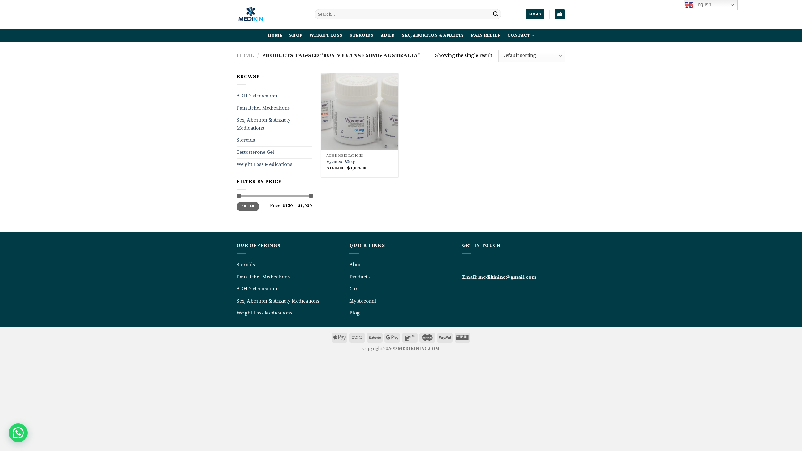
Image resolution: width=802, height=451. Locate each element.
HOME (275, 35)
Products (359, 277)
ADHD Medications (258, 96)
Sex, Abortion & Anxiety (433, 35)
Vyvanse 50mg (341, 162)
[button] (18, 432)
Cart (354, 289)
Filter (247, 206)
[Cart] (560, 14)
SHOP (296, 35)
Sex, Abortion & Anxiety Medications (263, 124)
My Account (362, 301)
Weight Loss (326, 35)
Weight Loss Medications (264, 164)
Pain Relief (485, 35)
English (702, 4)
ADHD (388, 35)
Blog (354, 313)
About (356, 265)
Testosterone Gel (255, 152)
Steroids (361, 35)
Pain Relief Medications (263, 108)
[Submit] (495, 14)
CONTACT (519, 35)
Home (245, 55)
